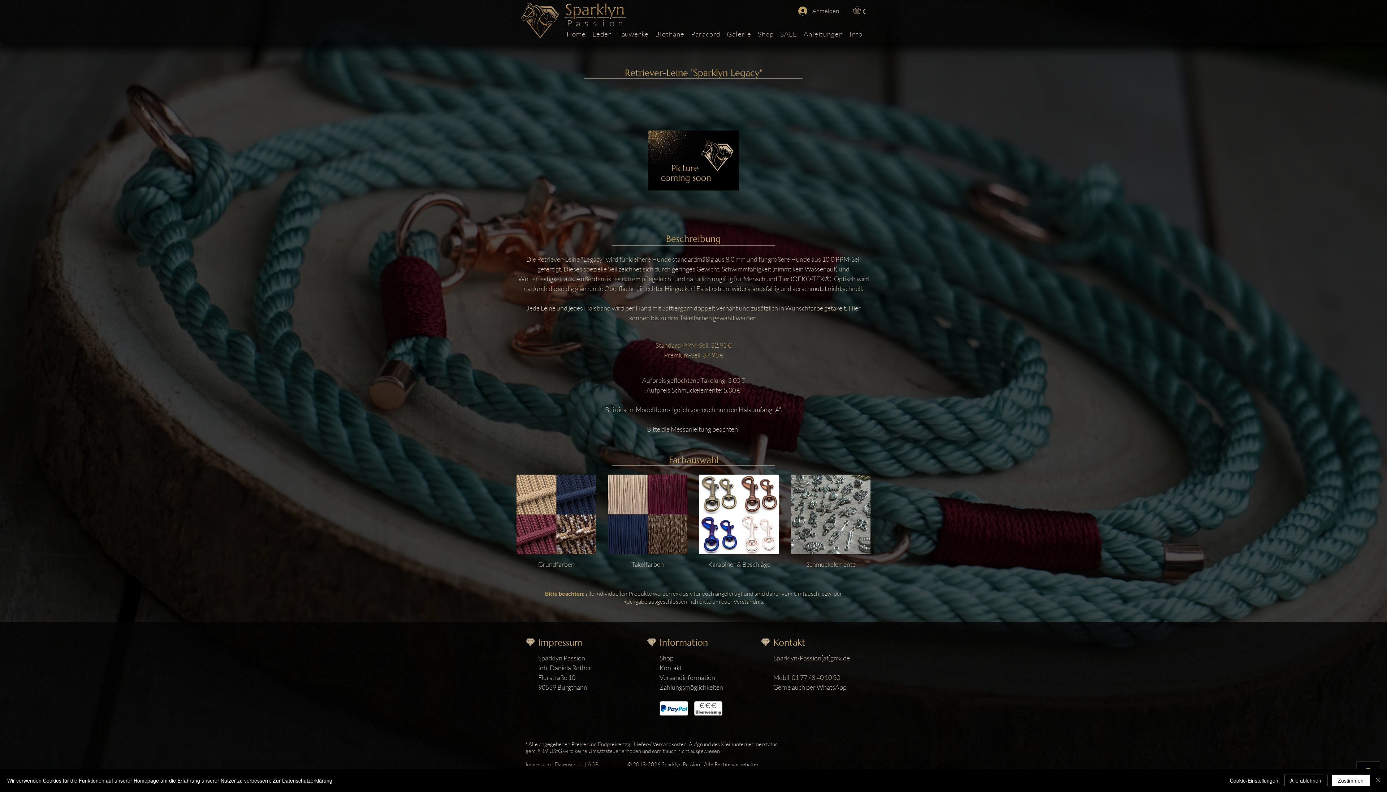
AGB (593, 764)
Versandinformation (687, 677)
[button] (861, 10)
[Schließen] (1378, 780)
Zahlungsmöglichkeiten (691, 687)
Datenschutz (569, 764)
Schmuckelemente (831, 564)
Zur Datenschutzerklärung (302, 780)
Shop (667, 658)
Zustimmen (1351, 780)
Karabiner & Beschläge (739, 564)
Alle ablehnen (1305, 780)
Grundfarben (556, 564)
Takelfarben (647, 564)
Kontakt (671, 668)
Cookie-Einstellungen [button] (1254, 780)
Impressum (538, 764)
